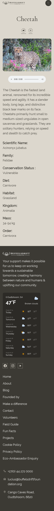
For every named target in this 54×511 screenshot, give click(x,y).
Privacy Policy (12, 451)
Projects (8, 438)
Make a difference (15, 404)
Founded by (11, 397)
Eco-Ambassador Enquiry (20, 458)
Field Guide (10, 424)
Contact (8, 410)
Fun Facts (9, 431)
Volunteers (10, 417)
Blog (6, 390)
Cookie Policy (12, 445)
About (7, 383)
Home (7, 376)
